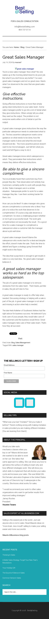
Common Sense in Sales (11, 578)
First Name (8, 373)
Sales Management (22, 343)
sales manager (18, 345)
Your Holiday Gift (8, 568)
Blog (13, 343)
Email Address (9, 365)
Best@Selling (24, 10)
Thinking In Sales (8, 555)
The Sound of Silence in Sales (13, 573)
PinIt (20, 338)
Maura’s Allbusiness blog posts (15, 535)
